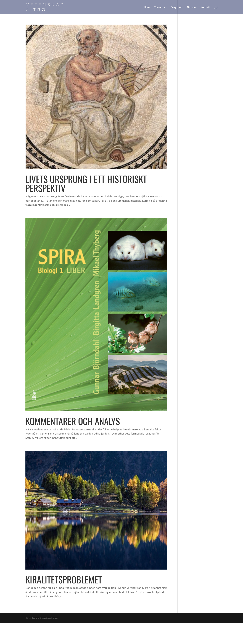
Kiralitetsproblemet (63, 579)
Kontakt (205, 7)
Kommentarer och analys (72, 421)
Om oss (191, 7)
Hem (147, 7)
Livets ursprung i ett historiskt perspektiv (86, 183)
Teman (158, 7)
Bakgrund (176, 7)
